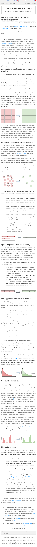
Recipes (31, 1)
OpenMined (19, 477)
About (12, 1)
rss (7, 3)
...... (4, 1)
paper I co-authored (19, 525)
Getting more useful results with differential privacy (16, 18)
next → (34, 3)
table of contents (5, 28)
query (9, 43)
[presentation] (4, 155)
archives (12, 3)
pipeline (3, 43)
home (12, 532)
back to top (5, 532)
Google (13, 477)
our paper (17, 518)
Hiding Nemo (14, 545)
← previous (26, 3)
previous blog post (27, 523)
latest (2, 3)
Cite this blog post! (18, 528)
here (15, 520)
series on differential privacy (21, 26)
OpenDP (27, 477)
